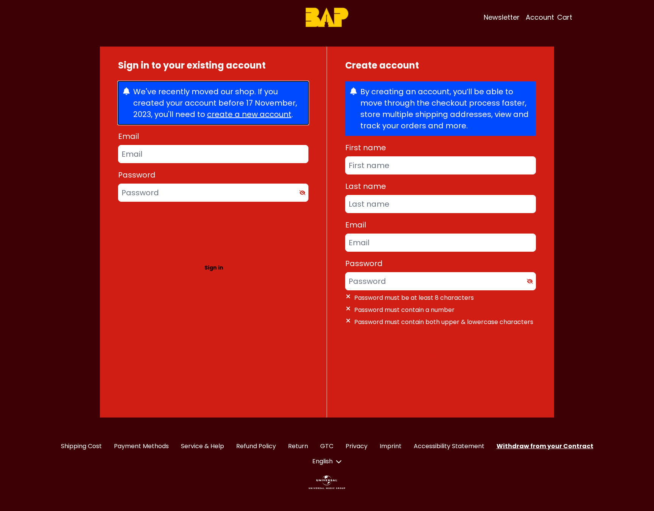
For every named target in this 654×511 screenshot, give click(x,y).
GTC (326, 446)
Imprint (391, 446)
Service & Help (202, 446)
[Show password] (302, 193)
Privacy (356, 446)
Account (540, 17)
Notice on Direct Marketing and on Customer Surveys (211, 232)
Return (298, 446)
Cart (564, 17)
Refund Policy (256, 446)
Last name (365, 186)
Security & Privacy (193, 228)
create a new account (249, 114)
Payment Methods (141, 446)
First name (365, 147)
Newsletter (502, 17)
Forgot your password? (157, 212)
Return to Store (152, 294)
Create (440, 382)
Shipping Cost (81, 446)
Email (128, 136)
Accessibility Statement (449, 446)
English (322, 461)
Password (137, 175)
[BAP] (327, 17)
